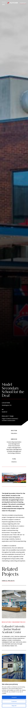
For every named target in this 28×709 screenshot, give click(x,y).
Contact (23, 3)
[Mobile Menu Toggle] (3, 2)
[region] (14, 695)
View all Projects (8, 580)
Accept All (14, 697)
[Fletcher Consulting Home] (13, 3)
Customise (14, 701)
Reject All (14, 705)
